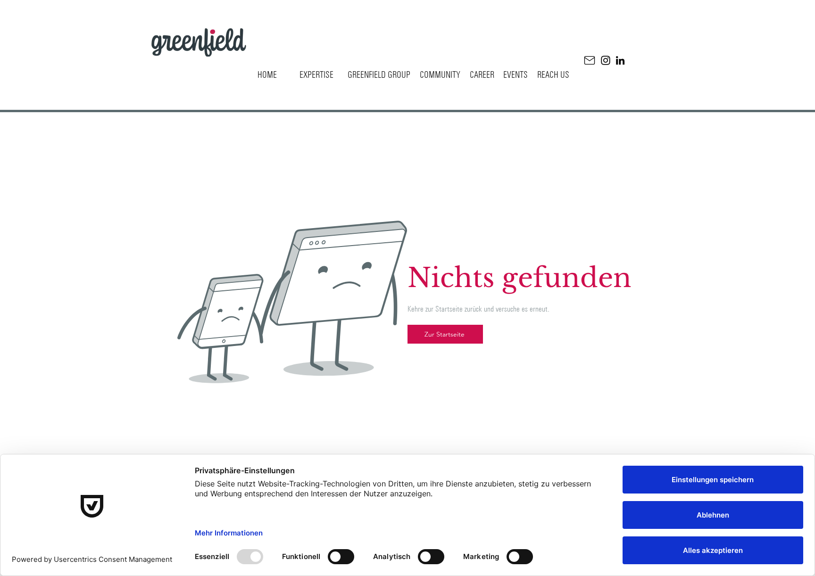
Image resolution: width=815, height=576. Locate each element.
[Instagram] (605, 60)
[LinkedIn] (620, 60)
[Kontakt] (589, 60)
